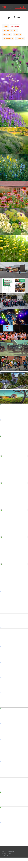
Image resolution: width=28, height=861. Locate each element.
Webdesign (17, 34)
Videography (6, 34)
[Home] (7, 7)
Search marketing (8, 38)
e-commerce (20, 38)
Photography (15, 26)
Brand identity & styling (10, 30)
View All (5, 26)
